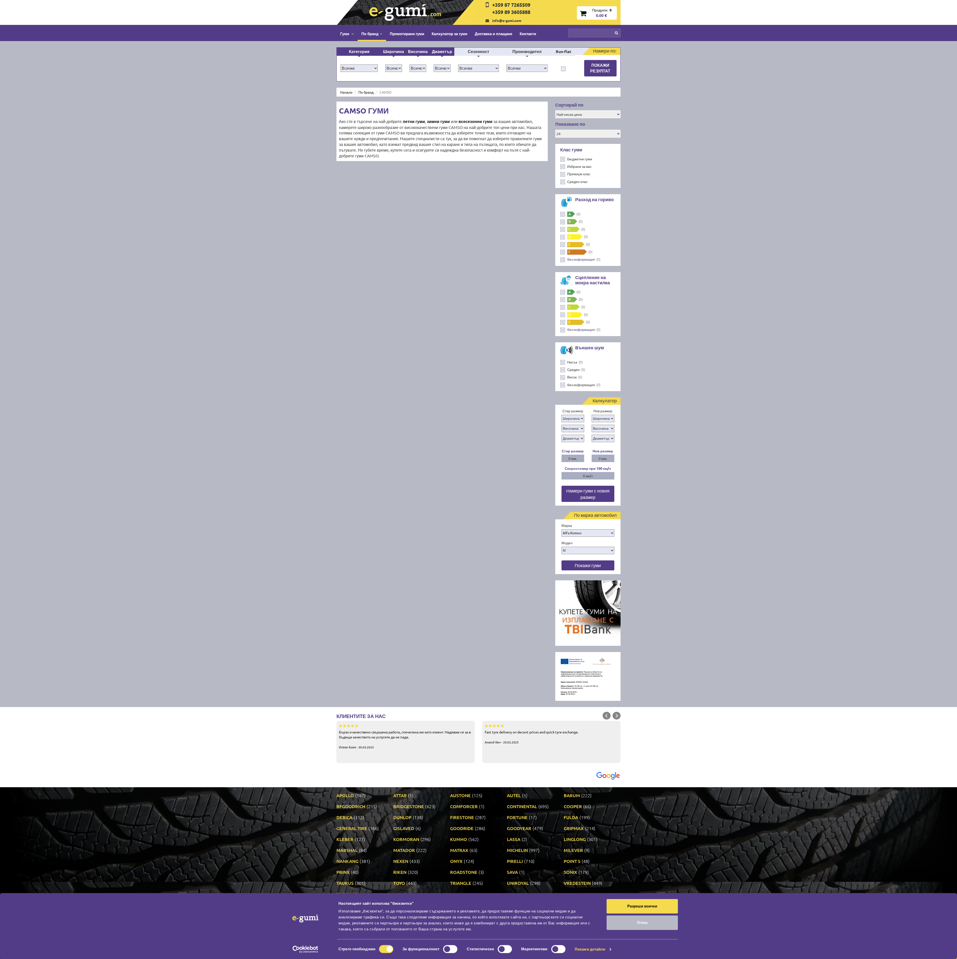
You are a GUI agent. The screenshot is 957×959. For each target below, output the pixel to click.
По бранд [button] (370, 33)
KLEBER (344, 839)
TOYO (399, 883)
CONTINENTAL (522, 806)
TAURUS (345, 883)
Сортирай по (569, 105)
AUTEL (514, 795)
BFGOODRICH (350, 806)
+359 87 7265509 (511, 4)
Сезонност (478, 51)
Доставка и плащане (493, 33)
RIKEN (399, 872)
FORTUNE (517, 817)
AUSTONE (460, 795)
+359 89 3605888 (511, 12)
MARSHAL (347, 850)
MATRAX (459, 850)
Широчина (393, 51)
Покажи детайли (590, 949)
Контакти (528, 33)
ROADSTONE (463, 872)
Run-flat (563, 51)
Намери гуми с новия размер (588, 494)
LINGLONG (575, 839)
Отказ (642, 922)
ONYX (456, 861)
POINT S (572, 861)
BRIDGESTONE (408, 806)
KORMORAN (406, 839)
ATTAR (400, 795)
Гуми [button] (345, 33)
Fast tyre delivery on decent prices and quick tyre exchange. (531, 737)
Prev (607, 716)
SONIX (570, 872)
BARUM (572, 795)
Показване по (570, 124)
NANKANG (347, 861)
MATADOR (404, 850)
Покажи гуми (588, 565)
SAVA (512, 872)
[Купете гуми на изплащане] (588, 612)
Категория (359, 51)
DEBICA (344, 817)
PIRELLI (515, 861)
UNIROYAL (518, 883)
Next (617, 716)
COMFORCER (464, 806)
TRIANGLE (460, 883)
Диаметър (442, 51)
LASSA (513, 839)
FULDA (571, 817)
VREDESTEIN (577, 883)
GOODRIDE (462, 828)
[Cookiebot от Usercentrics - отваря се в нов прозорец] (305, 949)
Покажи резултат (600, 67)
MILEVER (573, 850)
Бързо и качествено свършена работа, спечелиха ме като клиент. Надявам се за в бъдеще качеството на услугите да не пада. (405, 739)
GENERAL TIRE (351, 828)
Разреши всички (642, 906)
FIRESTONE (462, 817)
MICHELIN (517, 850)
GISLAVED (403, 828)
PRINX (343, 872)
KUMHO (458, 839)
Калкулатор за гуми (449, 33)
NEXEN (400, 861)
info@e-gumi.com (506, 20)
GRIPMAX (574, 828)
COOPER (573, 806)
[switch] (450, 949)
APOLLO (345, 795)
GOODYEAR (519, 828)
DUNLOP (402, 817)
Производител (527, 51)
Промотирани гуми (407, 33)
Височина (418, 51)
